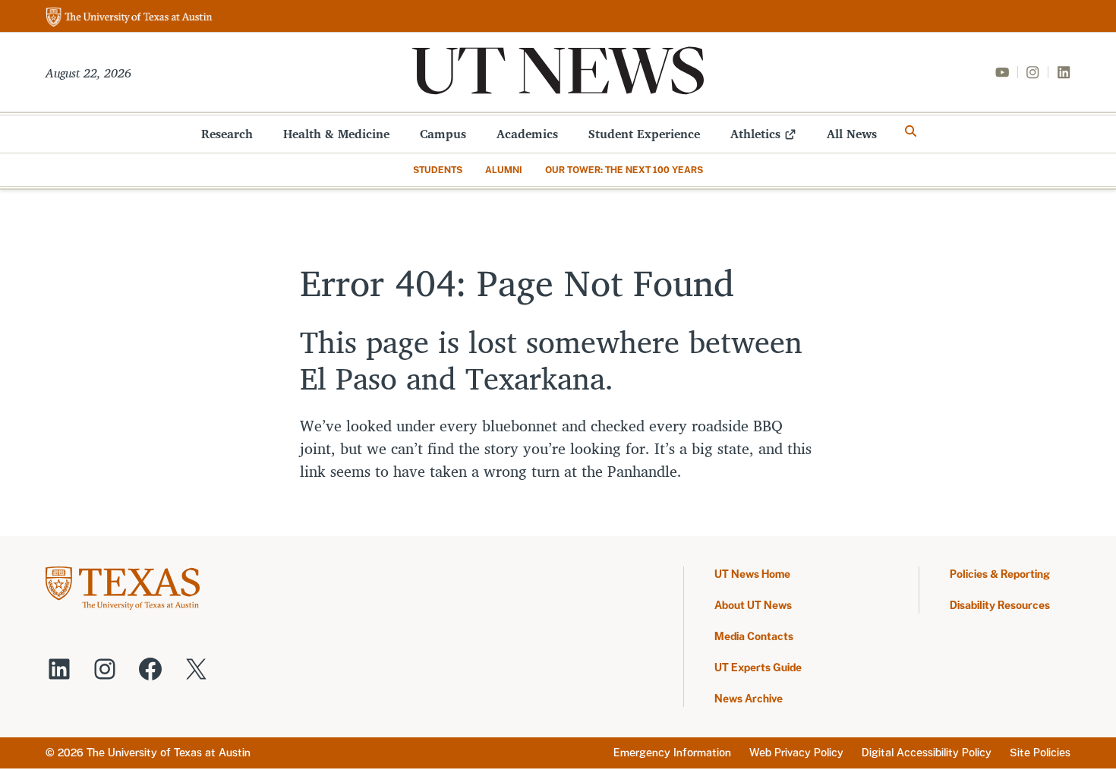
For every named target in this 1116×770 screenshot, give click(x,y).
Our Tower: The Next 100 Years (624, 170)
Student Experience (644, 134)
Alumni (503, 170)
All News (852, 134)
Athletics (755, 134)
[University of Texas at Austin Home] (129, 18)
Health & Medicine (336, 134)
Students (437, 170)
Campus (443, 134)
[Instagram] (1032, 72)
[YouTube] (1002, 72)
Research (227, 134)
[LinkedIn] (1063, 72)
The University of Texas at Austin (169, 752)
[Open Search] (911, 131)
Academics (527, 134)
